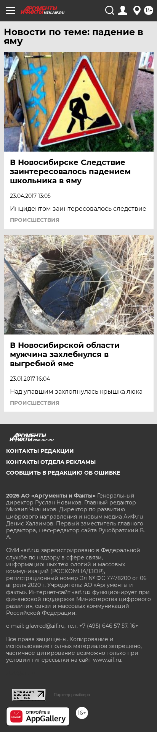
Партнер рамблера (72, 694)
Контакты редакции (40, 451)
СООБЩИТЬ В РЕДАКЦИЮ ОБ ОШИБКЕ (63, 472)
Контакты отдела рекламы (51, 462)
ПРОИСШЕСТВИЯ (34, 220)
